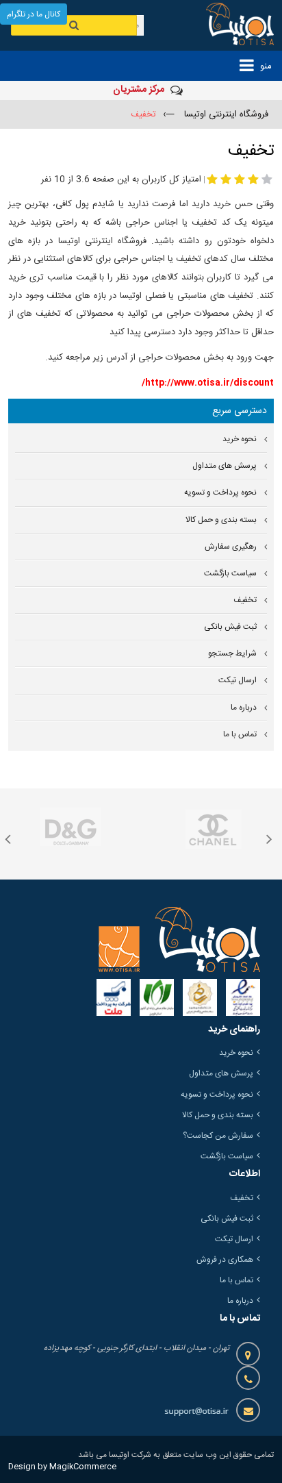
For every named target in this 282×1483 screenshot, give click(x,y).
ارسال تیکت (237, 680)
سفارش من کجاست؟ (218, 1136)
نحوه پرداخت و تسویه (220, 493)
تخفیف (245, 600)
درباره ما (244, 708)
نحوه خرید (239, 439)
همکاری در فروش (224, 1260)
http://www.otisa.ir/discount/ (208, 382)
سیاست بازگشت (230, 574)
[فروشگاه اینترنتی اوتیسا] (231, 25)
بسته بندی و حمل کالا (221, 520)
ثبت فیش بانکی (230, 627)
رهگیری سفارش (231, 547)
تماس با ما (240, 734)
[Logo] (179, 939)
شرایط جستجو (232, 654)
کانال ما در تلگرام (33, 14)
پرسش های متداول (224, 466)
